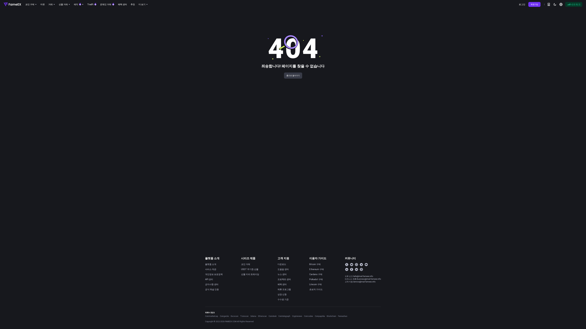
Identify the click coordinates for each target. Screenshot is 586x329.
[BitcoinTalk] (361, 269)
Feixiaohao (342, 316)
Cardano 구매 (315, 274)
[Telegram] (361, 264)
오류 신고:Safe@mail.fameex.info (359, 276)
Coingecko (224, 316)
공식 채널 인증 (212, 289)
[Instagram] (356, 264)
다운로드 (282, 264)
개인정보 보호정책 (214, 274)
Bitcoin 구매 (315, 264)
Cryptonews (297, 316)
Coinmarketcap (211, 316)
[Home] (12, 4)
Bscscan (234, 316)
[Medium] (356, 269)
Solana (253, 316)
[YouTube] (351, 264)
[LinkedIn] (347, 269)
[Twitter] (347, 264)
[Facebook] (351, 269)
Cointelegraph (284, 316)
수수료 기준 (283, 299)
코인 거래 (245, 264)
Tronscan (244, 316)
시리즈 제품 (248, 258)
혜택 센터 (282, 284)
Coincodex (308, 316)
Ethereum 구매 (316, 269)
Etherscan (262, 316)
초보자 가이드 (316, 289)
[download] (549, 4)
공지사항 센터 (211, 284)
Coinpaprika (320, 316)
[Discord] (366, 264)
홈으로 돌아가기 (293, 75)
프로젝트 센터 (284, 279)
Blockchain (331, 316)
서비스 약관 (210, 269)
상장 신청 (282, 294)
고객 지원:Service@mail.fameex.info (360, 282)
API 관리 (209, 279)
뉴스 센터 (282, 274)
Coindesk (273, 316)
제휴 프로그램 (284, 289)
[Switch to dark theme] (555, 4)
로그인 (522, 4)
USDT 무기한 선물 (249, 269)
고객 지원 (283, 258)
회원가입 (534, 4)
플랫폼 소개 (212, 258)
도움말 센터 (283, 269)
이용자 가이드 (317, 258)
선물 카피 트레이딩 (250, 274)
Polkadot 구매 (316, 279)
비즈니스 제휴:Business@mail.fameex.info (363, 279)
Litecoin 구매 (315, 284)
